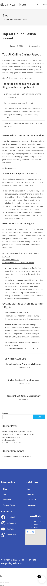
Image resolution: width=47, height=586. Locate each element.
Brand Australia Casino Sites (12, 443)
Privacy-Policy (9, 505)
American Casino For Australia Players (23, 364)
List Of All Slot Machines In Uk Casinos (17, 78)
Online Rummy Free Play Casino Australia (17, 431)
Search (5, 413)
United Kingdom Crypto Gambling (23, 380)
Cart (5, 494)
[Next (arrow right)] (3, 585)
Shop (5, 489)
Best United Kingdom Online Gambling (18, 262)
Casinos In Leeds (9, 168)
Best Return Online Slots (11, 437)
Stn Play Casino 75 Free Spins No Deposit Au (18, 434)
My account (31, 505)
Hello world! (27, 456)
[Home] (3, 19)
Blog (28, 489)
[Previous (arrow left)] (1, 585)
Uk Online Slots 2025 (10, 259)
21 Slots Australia (8, 440)
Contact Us (31, 500)
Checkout (7, 500)
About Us (30, 494)
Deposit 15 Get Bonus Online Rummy (23, 396)
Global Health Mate (13, 4)
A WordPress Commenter (11, 456)
